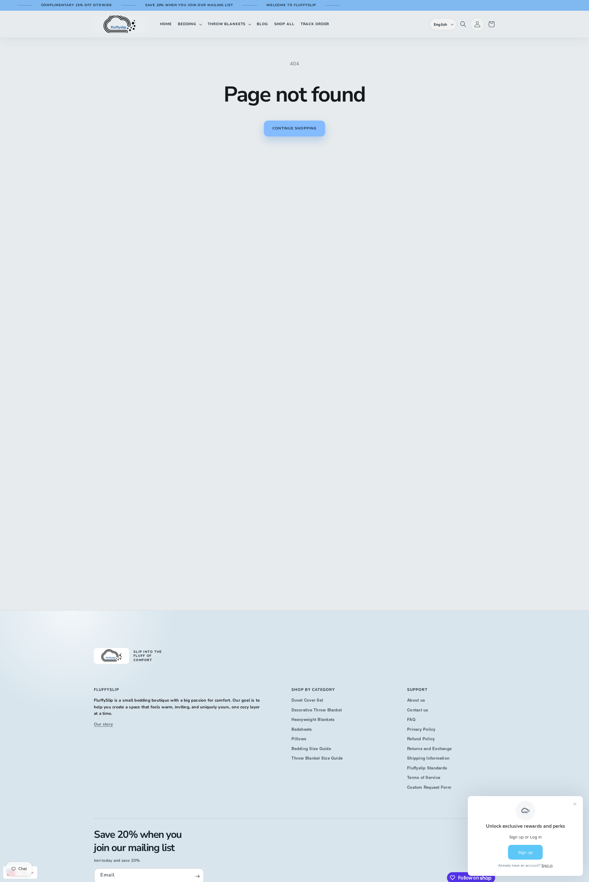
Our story (103, 724)
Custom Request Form (429, 787)
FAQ (411, 719)
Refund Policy (421, 738)
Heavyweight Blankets (312, 719)
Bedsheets (301, 729)
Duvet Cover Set (307, 700)
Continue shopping (294, 128)
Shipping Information (428, 758)
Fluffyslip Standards (427, 768)
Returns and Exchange (429, 748)
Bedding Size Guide (311, 748)
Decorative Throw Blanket (316, 710)
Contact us (417, 710)
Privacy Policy (421, 729)
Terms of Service (423, 777)
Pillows (298, 738)
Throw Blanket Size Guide (317, 758)
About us (416, 700)
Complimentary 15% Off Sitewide (64, 5)
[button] (190, 24)
